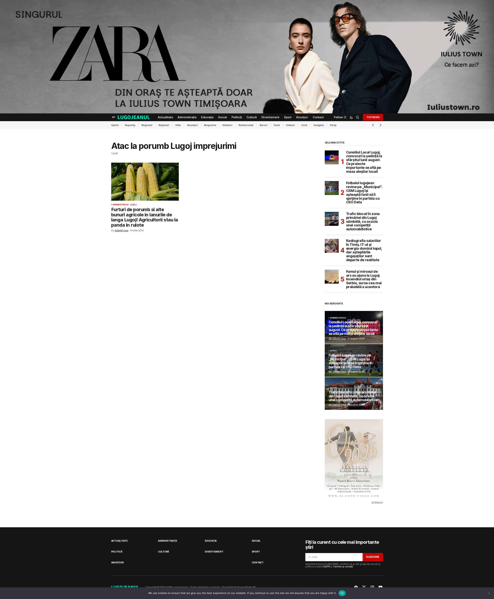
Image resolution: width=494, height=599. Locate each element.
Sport (333, 351)
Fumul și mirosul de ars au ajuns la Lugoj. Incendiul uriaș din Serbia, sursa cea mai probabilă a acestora (364, 279)
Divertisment (214, 551)
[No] (489, 593)
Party (333, 125)
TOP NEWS (372, 117)
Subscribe (372, 556)
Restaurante (246, 125)
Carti (304, 125)
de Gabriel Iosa (337, 338)
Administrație (121, 205)
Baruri (263, 125)
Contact (258, 562)
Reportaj (130, 125)
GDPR (326, 566)
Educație (211, 540)
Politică (116, 551)
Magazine (210, 125)
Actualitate (119, 540)
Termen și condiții (343, 566)
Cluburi (290, 125)
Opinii (115, 125)
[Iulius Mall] (247, 56)
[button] (113, 117)
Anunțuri (192, 125)
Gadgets (318, 125)
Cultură (163, 551)
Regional (147, 125)
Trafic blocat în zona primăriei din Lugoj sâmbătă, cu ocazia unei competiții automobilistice (363, 221)
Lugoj (133, 205)
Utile (178, 125)
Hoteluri (227, 125)
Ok (342, 593)
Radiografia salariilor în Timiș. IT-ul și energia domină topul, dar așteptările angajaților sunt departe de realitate (364, 250)
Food (277, 125)
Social (334, 388)
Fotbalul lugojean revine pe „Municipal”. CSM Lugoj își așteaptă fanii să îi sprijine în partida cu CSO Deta (364, 192)
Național (164, 125)
